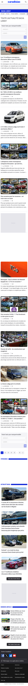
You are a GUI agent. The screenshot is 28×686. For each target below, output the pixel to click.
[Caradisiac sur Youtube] (14, 656)
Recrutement (3, 671)
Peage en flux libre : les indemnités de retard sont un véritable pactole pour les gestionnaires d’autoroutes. (18, 621)
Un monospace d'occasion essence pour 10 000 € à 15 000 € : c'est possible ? (13, 417)
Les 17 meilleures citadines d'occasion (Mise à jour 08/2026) (11, 573)
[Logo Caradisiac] (14, 3)
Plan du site (17, 671)
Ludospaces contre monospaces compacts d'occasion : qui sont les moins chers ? (11, 163)
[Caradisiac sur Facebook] (3, 656)
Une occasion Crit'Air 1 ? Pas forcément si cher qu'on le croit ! (13, 315)
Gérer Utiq (3, 680)
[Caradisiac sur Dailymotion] (10, 656)
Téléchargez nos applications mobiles (13, 661)
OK (25, 37)
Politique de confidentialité (19, 674)
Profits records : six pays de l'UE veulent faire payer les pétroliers (18, 629)
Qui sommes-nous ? (19, 668)
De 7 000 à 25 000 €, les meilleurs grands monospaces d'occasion (11, 93)
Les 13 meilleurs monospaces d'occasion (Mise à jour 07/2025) (11, 58)
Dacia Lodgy (6, 11)
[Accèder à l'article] (14, 494)
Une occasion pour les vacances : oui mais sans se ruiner (12, 197)
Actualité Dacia (5, 484)
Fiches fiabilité (14, 13)
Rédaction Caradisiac (5, 668)
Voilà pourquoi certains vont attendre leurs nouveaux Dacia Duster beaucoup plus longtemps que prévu (13, 528)
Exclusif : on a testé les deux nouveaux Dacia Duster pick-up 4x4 (12, 551)
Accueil (2, 13)
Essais (7, 13)
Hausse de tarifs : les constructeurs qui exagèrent (13, 350)
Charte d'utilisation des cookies (7, 677)
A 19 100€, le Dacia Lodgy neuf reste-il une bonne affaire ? (13, 128)
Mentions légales (4, 674)
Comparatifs (22, 13)
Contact (2, 664)
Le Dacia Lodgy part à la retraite (11, 384)
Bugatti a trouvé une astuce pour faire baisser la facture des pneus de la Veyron (18, 637)
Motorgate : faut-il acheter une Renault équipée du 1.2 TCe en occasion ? (13, 280)
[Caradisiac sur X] (7, 656)
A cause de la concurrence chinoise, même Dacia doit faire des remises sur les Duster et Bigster (12, 504)
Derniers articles (6, 607)
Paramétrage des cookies (20, 677)
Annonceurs (17, 664)
